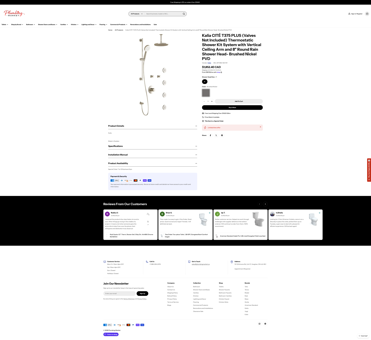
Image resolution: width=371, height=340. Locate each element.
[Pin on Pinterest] (222, 135)
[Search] (184, 14)
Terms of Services (128, 299)
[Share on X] (216, 135)
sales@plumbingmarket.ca (201, 264)
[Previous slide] (259, 204)
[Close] (260, 127)
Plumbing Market (114, 330)
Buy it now (232, 107)
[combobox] (158, 13)
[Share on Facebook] (210, 135)
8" (204, 82)
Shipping (204, 70)
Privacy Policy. (142, 299)
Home (110, 30)
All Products (119, 30)
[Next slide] (265, 204)
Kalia (209, 63)
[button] (369, 170)
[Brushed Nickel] (206, 93)
